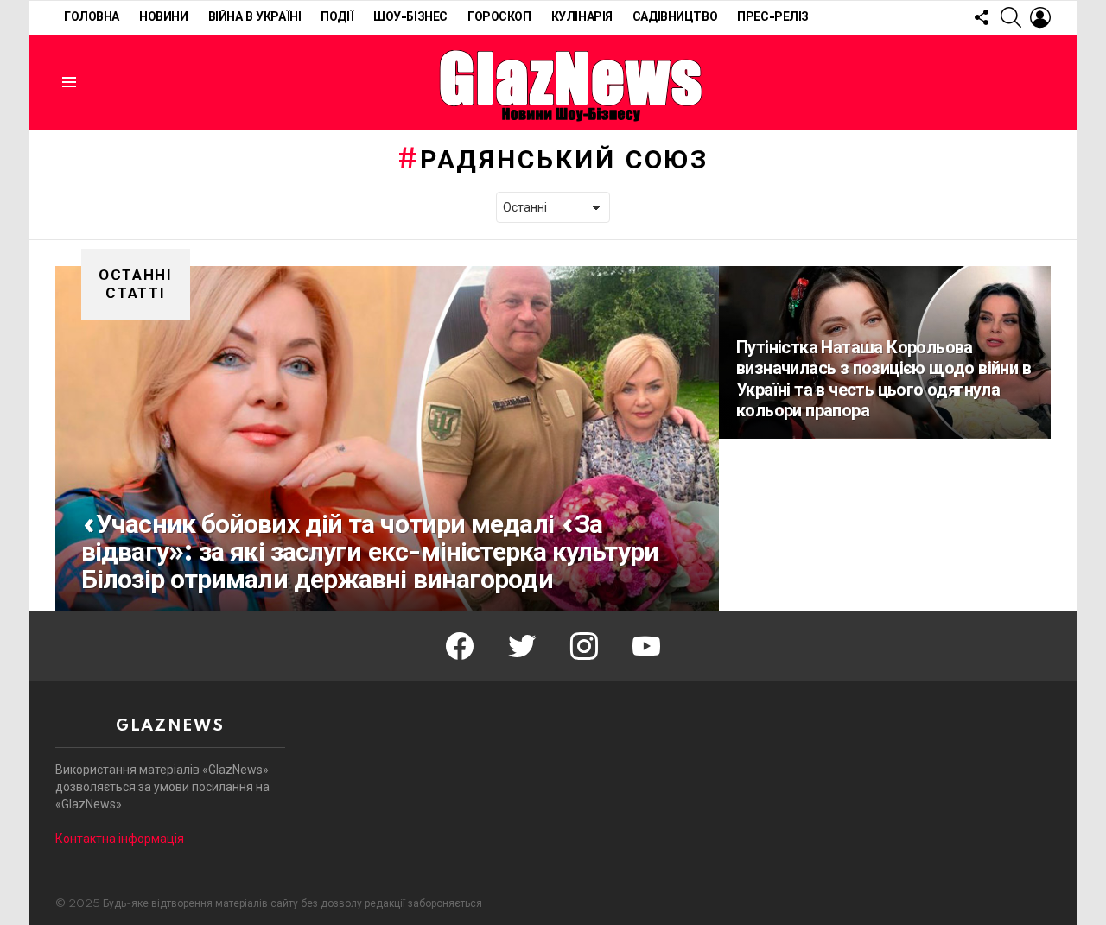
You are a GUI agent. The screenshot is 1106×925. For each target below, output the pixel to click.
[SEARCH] (1011, 17)
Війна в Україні (255, 17)
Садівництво (674, 17)
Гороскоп (499, 17)
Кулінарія (582, 17)
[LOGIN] (1040, 17)
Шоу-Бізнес (410, 17)
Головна (91, 17)
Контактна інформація (119, 839)
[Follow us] (981, 17)
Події (337, 17)
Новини (163, 17)
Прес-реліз (773, 17)
